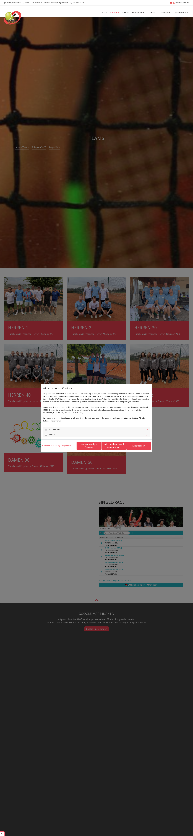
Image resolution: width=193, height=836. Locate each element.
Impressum (66, 446)
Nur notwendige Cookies (89, 446)
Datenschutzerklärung (51, 446)
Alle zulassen (138, 445)
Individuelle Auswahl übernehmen (114, 446)
